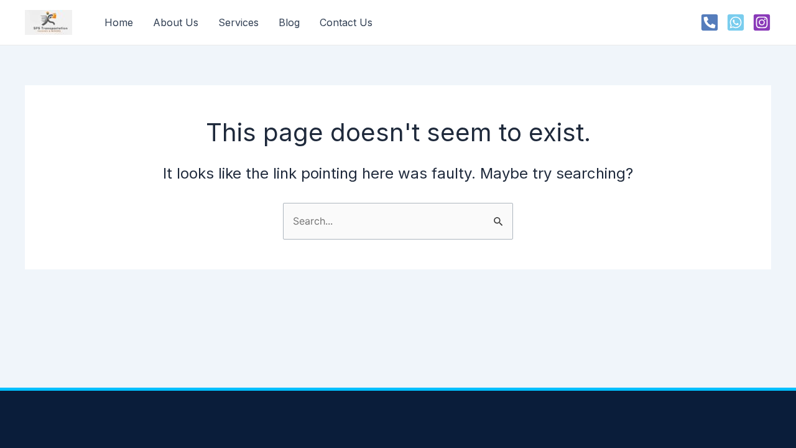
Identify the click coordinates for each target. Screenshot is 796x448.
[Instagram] (761, 22)
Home (118, 22)
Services (238, 22)
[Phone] (709, 22)
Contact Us (346, 22)
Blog (289, 22)
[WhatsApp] (735, 22)
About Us (175, 22)
